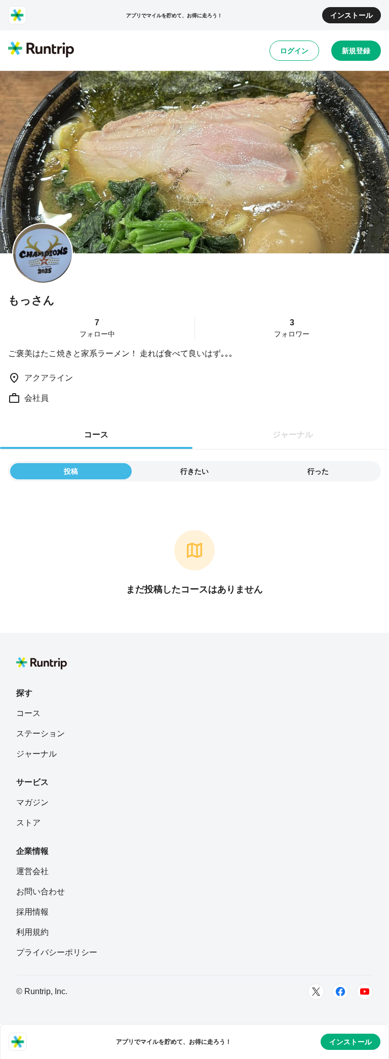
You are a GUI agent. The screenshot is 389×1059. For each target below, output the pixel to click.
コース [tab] (96, 434)
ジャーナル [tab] (293, 434)
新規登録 (356, 51)
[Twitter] (316, 992)
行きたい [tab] (194, 471)
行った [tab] (318, 471)
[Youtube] (365, 992)
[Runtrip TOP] (41, 50)
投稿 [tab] (71, 471)
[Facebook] (340, 992)
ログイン (294, 51)
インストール (351, 15)
